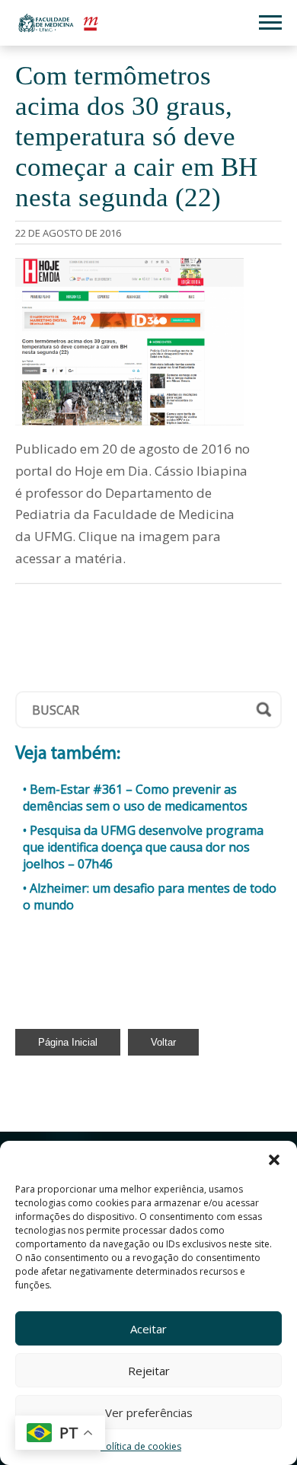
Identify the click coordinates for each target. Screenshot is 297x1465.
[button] (274, 1159)
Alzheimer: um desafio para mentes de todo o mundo (149, 896)
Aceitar (148, 1328)
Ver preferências (149, 1412)
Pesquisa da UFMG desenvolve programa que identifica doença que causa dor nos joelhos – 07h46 (143, 847)
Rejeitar (149, 1370)
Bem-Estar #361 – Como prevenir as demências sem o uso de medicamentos (135, 797)
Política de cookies (141, 1446)
